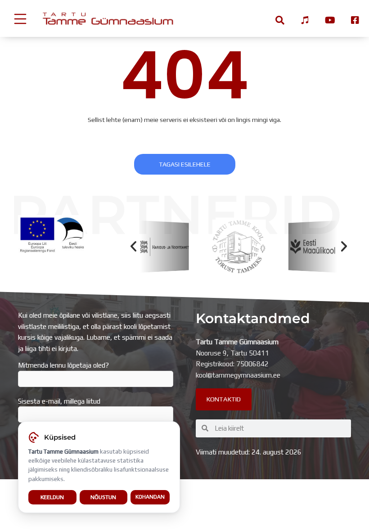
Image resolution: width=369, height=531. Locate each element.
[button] (133, 246)
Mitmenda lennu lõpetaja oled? (63, 365)
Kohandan (150, 497)
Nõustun (103, 497)
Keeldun (52, 497)
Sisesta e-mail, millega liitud (59, 401)
